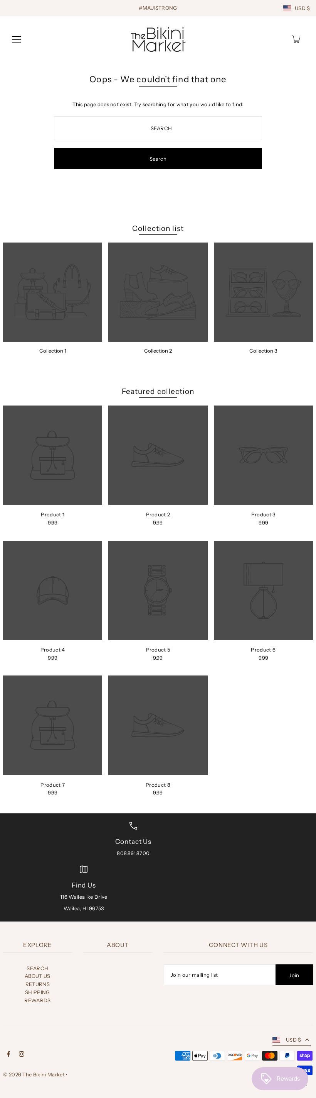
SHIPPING (37, 992)
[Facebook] (8, 1055)
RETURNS (37, 984)
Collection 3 (263, 351)
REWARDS (37, 1000)
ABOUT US (37, 976)
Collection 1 (52, 351)
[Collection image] (52, 292)
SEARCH (37, 968)
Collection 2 (158, 351)
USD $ (302, 8)
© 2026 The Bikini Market (34, 1074)
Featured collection (158, 391)
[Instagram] (21, 1055)
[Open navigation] (16, 39)
